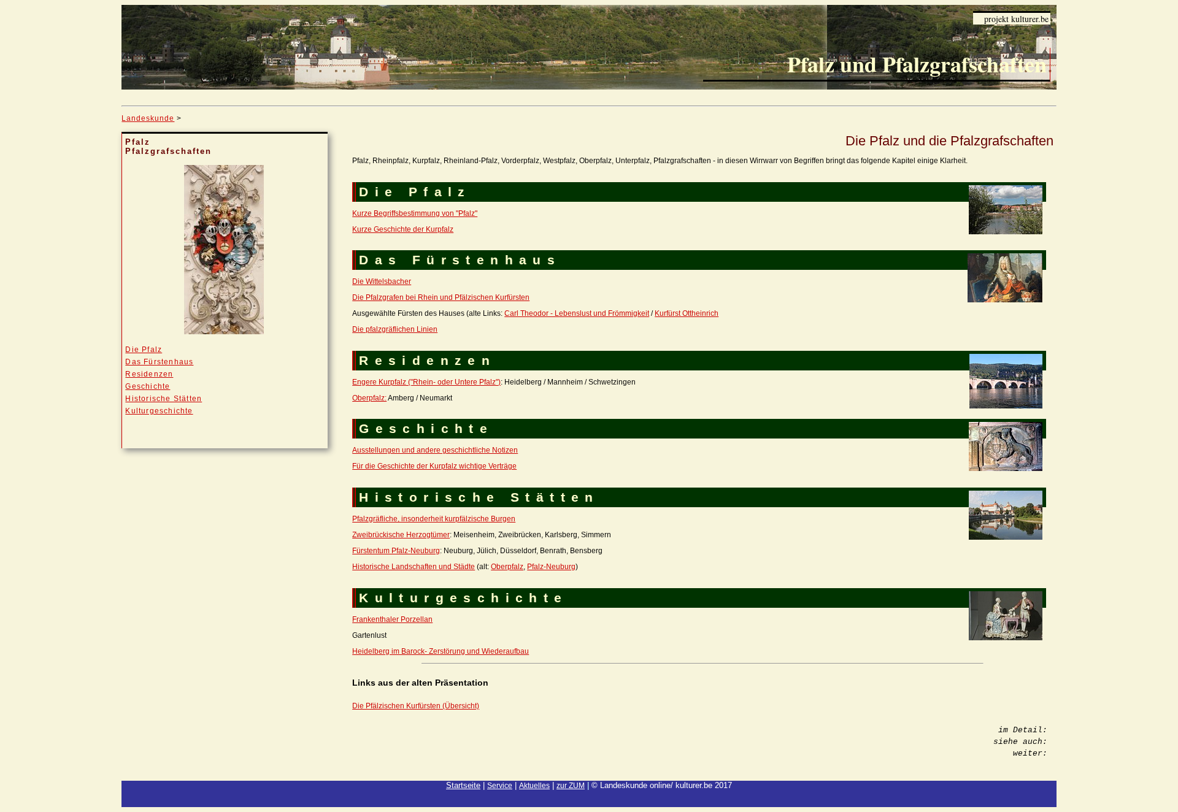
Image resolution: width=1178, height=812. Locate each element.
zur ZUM (570, 785)
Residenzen (149, 374)
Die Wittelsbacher (381, 281)
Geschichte (147, 386)
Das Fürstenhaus (159, 362)
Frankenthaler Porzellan (392, 619)
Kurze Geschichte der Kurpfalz (402, 229)
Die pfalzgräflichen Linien (394, 329)
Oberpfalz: (369, 398)
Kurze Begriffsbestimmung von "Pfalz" (414, 213)
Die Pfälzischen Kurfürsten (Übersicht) (415, 706)
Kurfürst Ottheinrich (686, 313)
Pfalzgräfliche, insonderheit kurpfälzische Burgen (433, 519)
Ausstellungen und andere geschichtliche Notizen (435, 450)
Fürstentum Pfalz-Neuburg (396, 550)
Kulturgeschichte (159, 411)
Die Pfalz (143, 349)
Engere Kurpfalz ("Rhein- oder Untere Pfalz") (426, 382)
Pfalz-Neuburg (551, 566)
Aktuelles (534, 785)
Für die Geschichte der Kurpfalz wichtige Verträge (434, 466)
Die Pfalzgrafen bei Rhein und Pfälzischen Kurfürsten (440, 297)
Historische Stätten (163, 398)
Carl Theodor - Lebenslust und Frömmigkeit (576, 313)
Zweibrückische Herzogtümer (401, 534)
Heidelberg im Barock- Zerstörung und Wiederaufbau (440, 651)
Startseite (463, 785)
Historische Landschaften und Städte (413, 566)
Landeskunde (147, 118)
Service (499, 785)
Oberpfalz (507, 566)
